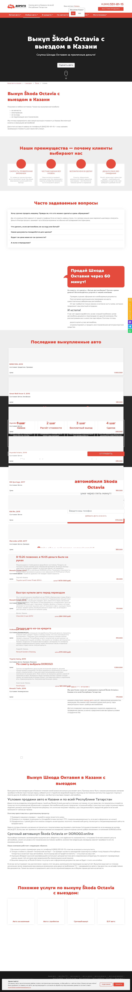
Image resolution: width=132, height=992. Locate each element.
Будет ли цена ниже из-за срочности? (28, 237)
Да (73, 13)
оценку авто (89, 700)
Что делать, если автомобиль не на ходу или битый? (35, 227)
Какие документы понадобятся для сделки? (31, 232)
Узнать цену (106, 752)
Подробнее (106, 984)
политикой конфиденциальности (97, 758)
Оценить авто (66, 65)
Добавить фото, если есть (95, 516)
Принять (118, 984)
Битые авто (14, 15)
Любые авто (31, 15)
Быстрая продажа (111, 9)
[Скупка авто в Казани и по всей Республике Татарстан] (17, 6)
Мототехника (99, 15)
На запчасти (62, 15)
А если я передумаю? (21, 243)
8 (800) (112, 4)
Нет (79, 13)
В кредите (47, 15)
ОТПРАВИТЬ (105, 454)
